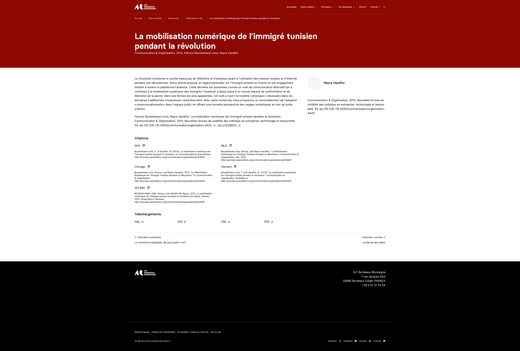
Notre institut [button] (307, 7)
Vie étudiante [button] (345, 7)
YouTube (377, 341)
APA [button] (137, 145)
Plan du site (216, 332)
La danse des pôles (373, 240)
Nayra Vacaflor (334, 83)
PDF (276, 221)
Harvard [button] (226, 166)
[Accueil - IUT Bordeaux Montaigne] (145, 7)
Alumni (362, 7)
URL (233, 221)
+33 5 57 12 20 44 (373, 285)
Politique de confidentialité (163, 332)
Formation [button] (326, 7)
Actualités (291, 7)
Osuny (166, 341)
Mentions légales (142, 332)
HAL (146, 221)
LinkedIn (363, 341)
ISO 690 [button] (140, 187)
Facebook (332, 341)
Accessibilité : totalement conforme (192, 332)
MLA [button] (224, 145)
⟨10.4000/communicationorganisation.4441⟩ (185, 125)
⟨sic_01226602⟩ (229, 125)
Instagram (347, 341)
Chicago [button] (140, 166)
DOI (189, 221)
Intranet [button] (374, 7)
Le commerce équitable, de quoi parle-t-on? (160, 240)
